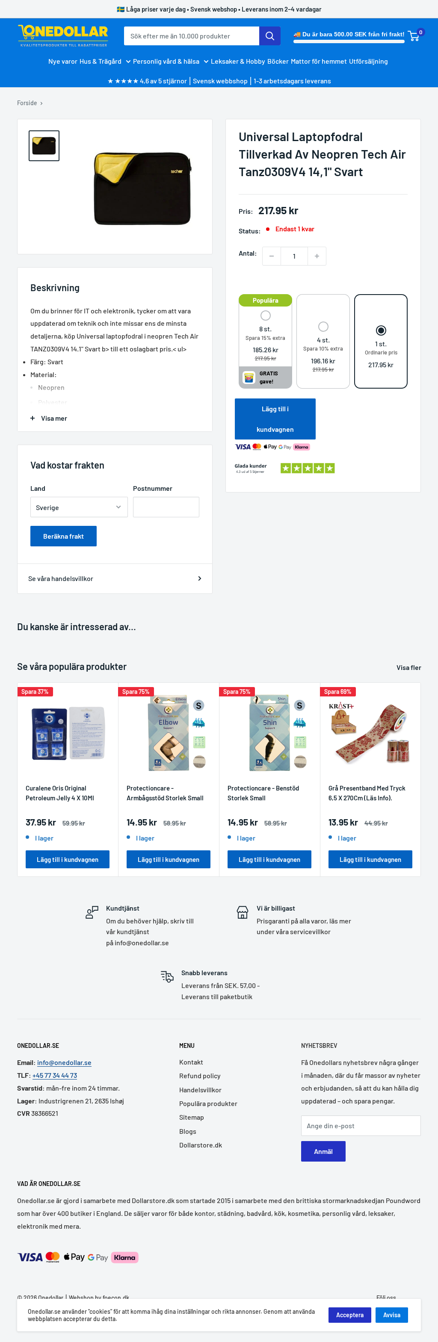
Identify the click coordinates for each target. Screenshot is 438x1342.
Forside (27, 102)
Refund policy (200, 1075)
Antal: (248, 253)
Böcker (278, 61)
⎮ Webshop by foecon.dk (96, 1297)
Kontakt (191, 1062)
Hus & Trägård (100, 61)
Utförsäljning (368, 61)
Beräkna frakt (63, 536)
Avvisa (391, 1314)
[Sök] (270, 36)
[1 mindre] (272, 256)
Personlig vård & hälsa (166, 61)
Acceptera (350, 1314)
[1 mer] (317, 256)
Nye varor (62, 61)
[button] (265, 336)
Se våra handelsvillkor (60, 578)
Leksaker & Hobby (238, 61)
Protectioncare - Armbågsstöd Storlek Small (165, 793)
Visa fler (410, 667)
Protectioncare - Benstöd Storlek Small (263, 793)
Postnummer (152, 488)
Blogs (187, 1131)
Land (37, 488)
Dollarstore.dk (200, 1145)
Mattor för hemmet (319, 61)
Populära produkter (208, 1103)
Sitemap (191, 1117)
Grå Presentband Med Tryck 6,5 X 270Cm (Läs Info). (366, 793)
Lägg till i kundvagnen (275, 418)
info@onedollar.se (64, 1062)
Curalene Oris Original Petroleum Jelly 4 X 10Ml (60, 793)
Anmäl (323, 1151)
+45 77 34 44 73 (55, 1075)
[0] (413, 36)
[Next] (421, 779)
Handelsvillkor (200, 1089)
